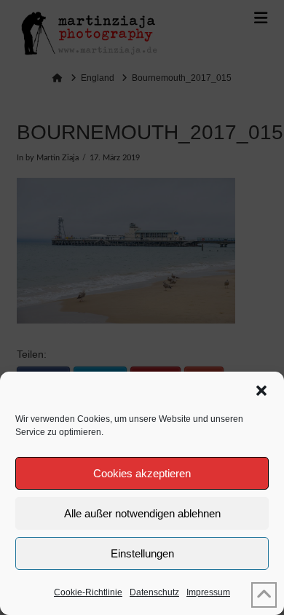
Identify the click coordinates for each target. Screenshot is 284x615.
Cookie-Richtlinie (88, 592)
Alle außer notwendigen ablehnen (142, 513)
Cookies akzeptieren (142, 473)
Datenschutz (154, 592)
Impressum (208, 592)
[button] (261, 390)
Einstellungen (142, 553)
